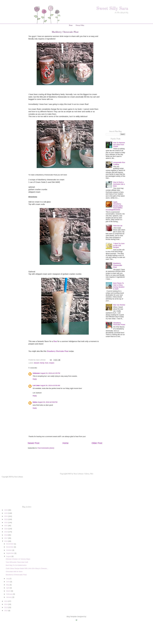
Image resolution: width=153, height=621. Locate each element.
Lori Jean (36, 385)
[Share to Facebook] (59, 360)
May (8, 585)
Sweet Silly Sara (112, 8)
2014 (6, 604)
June (8, 582)
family (42, 363)
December (10, 544)
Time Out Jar (117, 226)
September (10, 553)
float (55, 341)
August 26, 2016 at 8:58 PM (47, 402)
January (9, 597)
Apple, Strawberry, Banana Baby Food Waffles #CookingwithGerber (114, 206)
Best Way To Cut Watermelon (16, 565)
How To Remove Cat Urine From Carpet (119, 144)
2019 (6, 532)
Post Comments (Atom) (46, 448)
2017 (6, 538)
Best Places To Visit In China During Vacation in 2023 (118, 286)
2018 (6, 535)
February (9, 594)
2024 (6, 516)
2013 (6, 607)
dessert (36, 363)
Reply (35, 379)
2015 (6, 601)
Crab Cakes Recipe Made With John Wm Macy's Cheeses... (27, 568)
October (9, 550)
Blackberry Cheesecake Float (117, 265)
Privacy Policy (80, 25)
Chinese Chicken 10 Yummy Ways (18, 559)
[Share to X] (58, 360)
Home (71, 25)
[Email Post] (50, 360)
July (7, 578)
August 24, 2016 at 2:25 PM (50, 373)
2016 (6, 541)
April (8, 588)
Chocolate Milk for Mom (14, 571)
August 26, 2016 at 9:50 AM (50, 385)
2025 (6, 513)
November (10, 547)
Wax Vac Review (119, 305)
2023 (6, 519)
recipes (51, 363)
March (8, 591)
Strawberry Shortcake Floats (119, 324)
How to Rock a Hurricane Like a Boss (119, 184)
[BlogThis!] (56, 360)
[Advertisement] (115, 59)
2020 (6, 529)
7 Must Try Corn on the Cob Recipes (118, 245)
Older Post (97, 443)
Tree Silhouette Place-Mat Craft (17, 562)
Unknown (36, 373)
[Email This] (54, 360)
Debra (35, 402)
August (9, 556)
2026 (6, 510)
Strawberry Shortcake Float (57, 351)
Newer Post (33, 443)
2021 (6, 525)
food (46, 363)
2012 (6, 610)
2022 (6, 522)
